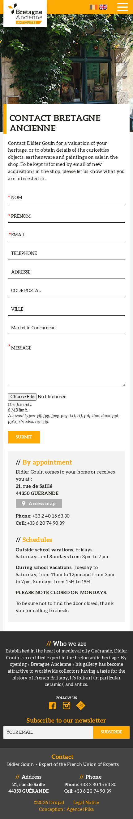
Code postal (8, 291)
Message (8, 347)
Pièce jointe (8, 399)
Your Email (9, 235)
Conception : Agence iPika (66, 809)
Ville (7, 309)
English (103, 7)
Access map (42, 503)
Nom (8, 198)
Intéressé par (8, 328)
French (93, 7)
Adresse (7, 272)
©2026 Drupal (49, 802)
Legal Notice (86, 802)
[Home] (25, 13)
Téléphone (8, 253)
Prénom (8, 216)
